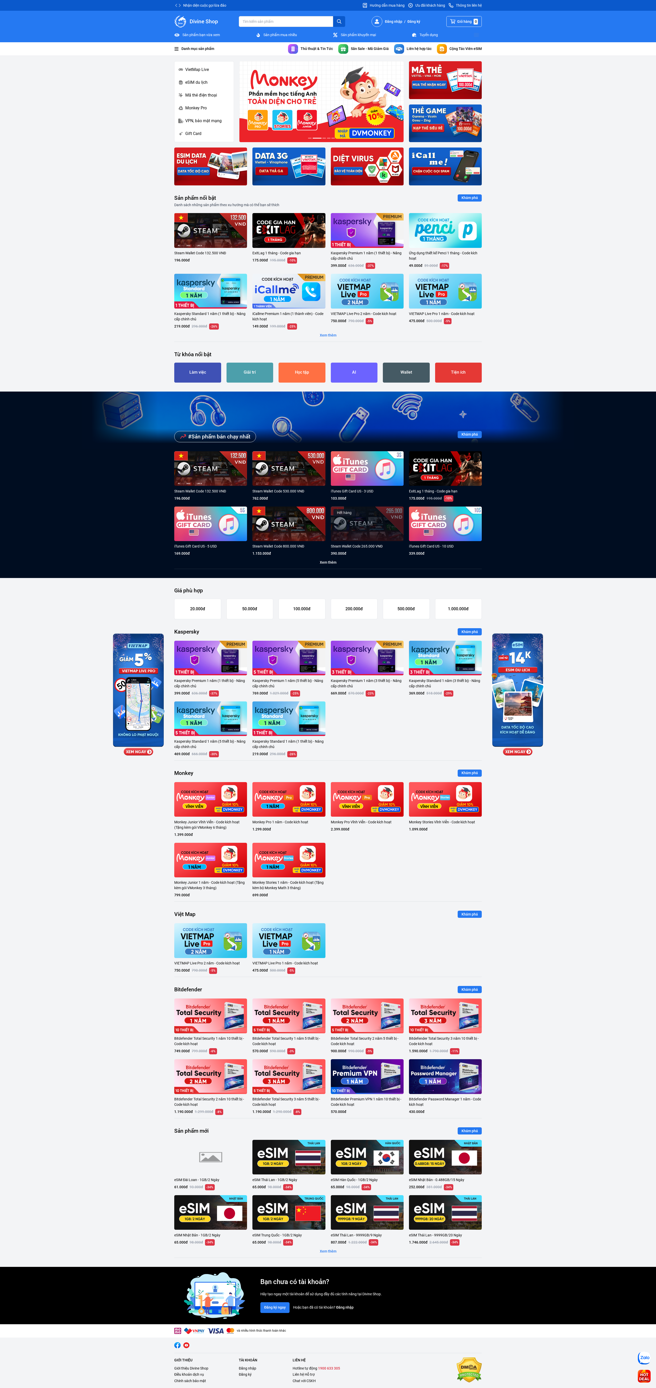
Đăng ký (245, 1374)
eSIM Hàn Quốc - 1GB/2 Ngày (354, 1180)
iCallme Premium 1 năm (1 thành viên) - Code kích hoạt (287, 316)
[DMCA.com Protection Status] (469, 1370)
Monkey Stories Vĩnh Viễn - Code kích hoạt (442, 822)
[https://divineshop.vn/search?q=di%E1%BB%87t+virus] (367, 166)
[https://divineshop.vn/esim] (210, 166)
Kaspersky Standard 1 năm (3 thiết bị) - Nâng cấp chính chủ (444, 683)
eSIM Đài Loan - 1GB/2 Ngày (196, 1180)
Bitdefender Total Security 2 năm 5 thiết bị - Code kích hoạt (364, 1041)
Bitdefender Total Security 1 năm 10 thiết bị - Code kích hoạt (209, 1041)
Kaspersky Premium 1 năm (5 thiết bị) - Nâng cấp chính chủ (287, 683)
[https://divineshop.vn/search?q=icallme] (445, 166)
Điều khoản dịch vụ (189, 1374)
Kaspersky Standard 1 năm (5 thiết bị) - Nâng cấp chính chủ (209, 744)
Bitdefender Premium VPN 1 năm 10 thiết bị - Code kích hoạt (366, 1102)
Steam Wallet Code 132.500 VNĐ (200, 253)
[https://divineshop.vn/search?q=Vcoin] (445, 123)
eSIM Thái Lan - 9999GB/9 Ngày (356, 1235)
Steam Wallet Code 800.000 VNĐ (278, 546)
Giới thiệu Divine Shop (191, 1368)
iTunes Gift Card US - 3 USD (352, 491)
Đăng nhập (345, 1307)
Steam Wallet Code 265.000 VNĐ (357, 546)
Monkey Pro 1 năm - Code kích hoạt (280, 822)
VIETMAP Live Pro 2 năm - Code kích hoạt (363, 314)
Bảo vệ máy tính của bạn (202, 5)
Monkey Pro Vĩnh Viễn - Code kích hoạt (361, 822)
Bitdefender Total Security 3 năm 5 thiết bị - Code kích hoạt (286, 1102)
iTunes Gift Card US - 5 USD (195, 546)
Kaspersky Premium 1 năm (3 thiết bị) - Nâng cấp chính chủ (366, 683)
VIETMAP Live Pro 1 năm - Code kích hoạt (442, 314)
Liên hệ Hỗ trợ (304, 1374)
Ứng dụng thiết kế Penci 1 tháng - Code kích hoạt (443, 255)
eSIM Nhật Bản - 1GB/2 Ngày (197, 1235)
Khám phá (470, 198)
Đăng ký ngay (275, 1307)
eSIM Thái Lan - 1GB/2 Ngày (274, 1180)
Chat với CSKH (304, 1381)
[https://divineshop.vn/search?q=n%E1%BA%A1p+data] (288, 166)
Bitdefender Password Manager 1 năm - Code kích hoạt (445, 1102)
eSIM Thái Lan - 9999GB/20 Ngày (435, 1235)
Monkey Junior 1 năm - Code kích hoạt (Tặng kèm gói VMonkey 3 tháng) (209, 885)
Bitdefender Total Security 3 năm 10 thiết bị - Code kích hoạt (444, 1041)
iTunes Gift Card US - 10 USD (431, 546)
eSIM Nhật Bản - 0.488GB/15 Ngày (436, 1180)
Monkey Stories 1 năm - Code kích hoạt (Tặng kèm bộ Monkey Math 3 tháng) (288, 885)
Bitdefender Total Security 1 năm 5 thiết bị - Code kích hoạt (286, 1041)
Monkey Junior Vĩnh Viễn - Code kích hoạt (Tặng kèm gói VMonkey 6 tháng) (207, 824)
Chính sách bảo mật (190, 1381)
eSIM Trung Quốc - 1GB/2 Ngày (277, 1235)
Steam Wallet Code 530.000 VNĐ (278, 491)
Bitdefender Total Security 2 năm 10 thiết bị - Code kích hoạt (209, 1102)
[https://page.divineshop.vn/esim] (321, 101)
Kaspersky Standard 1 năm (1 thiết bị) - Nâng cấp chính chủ (209, 316)
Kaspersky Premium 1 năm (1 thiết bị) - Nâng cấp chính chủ (366, 255)
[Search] (339, 21)
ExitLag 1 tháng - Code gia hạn (276, 253)
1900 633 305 (329, 1368)
